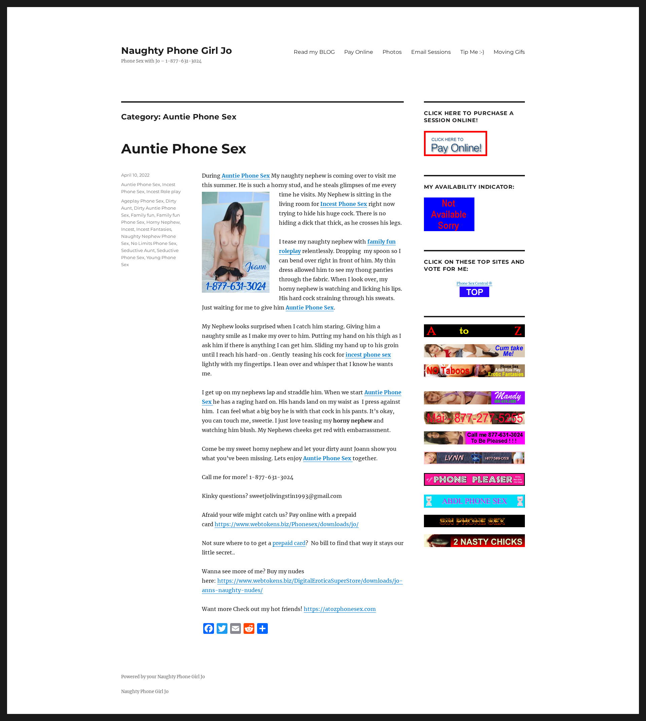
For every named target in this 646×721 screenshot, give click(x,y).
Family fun (142, 215)
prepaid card (289, 543)
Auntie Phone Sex (183, 148)
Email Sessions (431, 52)
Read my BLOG (314, 52)
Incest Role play (163, 191)
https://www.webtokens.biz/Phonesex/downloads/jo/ (287, 524)
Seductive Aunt (138, 250)
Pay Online (358, 52)
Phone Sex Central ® (474, 283)
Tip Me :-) (472, 52)
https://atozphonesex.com (340, 609)
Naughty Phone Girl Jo (176, 50)
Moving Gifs (509, 52)
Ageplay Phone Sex (142, 201)
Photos (392, 52)
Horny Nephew (163, 222)
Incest (127, 229)
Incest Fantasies (153, 229)
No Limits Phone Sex (153, 243)
